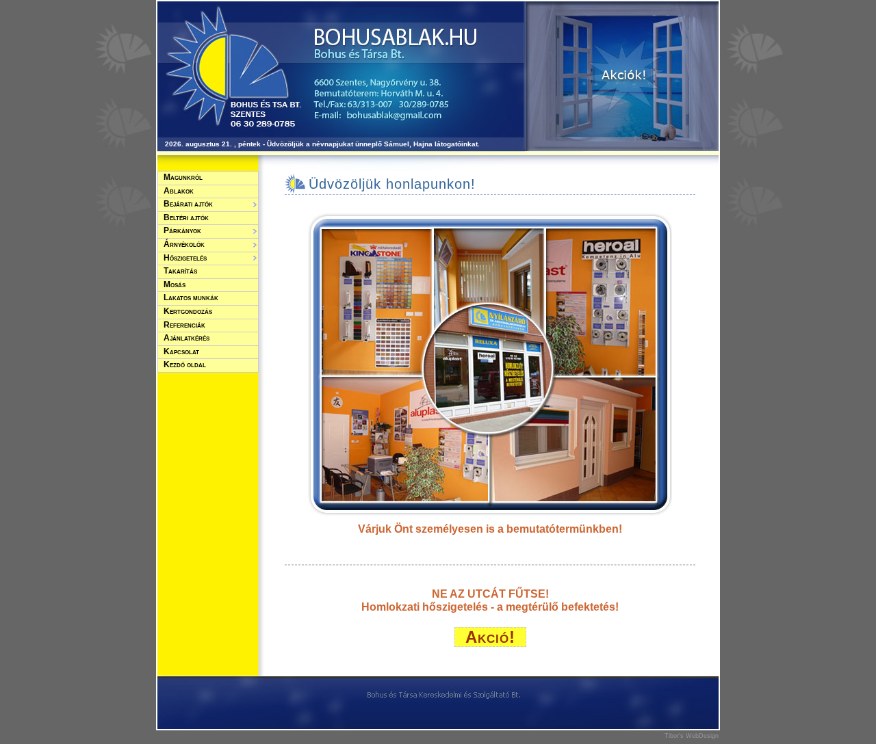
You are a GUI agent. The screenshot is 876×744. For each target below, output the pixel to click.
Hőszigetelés (185, 258)
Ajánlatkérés (186, 338)
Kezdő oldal (185, 364)
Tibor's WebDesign (692, 735)
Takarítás (180, 271)
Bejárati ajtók (188, 204)
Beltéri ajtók (186, 217)
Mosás (174, 284)
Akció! (490, 637)
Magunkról (183, 177)
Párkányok (182, 230)
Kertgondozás (188, 311)
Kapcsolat (181, 351)
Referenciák (184, 325)
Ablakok (179, 191)
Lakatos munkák (191, 297)
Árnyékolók (184, 244)
